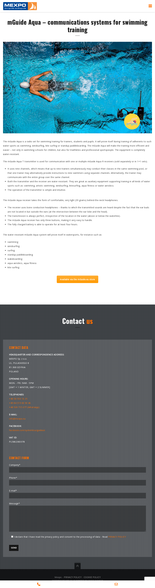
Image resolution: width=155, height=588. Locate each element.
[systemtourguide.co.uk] (20, 6)
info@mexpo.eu (17, 418)
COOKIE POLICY (92, 577)
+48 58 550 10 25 (18, 398)
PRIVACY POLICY (117, 536)
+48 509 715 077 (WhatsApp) (24, 407)
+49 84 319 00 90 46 (20, 403)
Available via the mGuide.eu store (77, 279)
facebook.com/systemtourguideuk (27, 430)
